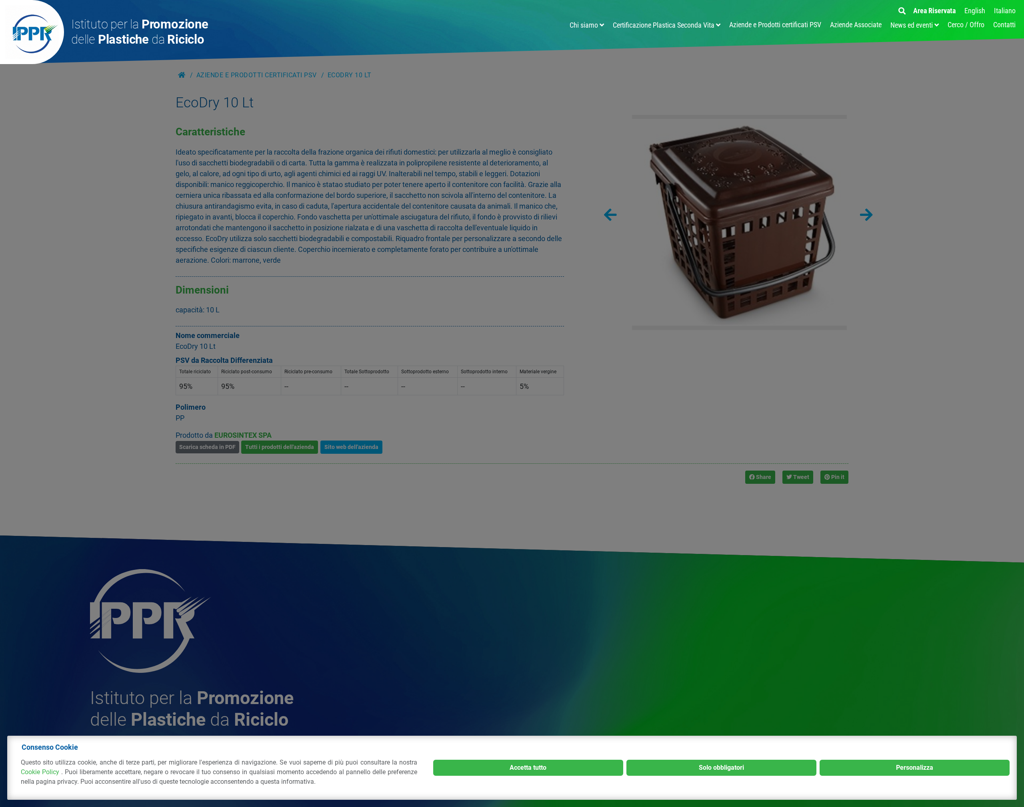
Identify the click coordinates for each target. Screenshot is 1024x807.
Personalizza (914, 767)
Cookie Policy (41, 772)
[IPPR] (32, 32)
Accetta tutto (528, 767)
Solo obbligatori (721, 767)
